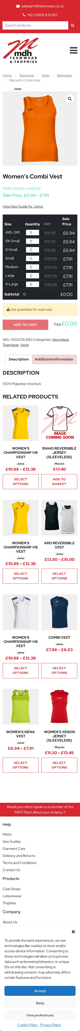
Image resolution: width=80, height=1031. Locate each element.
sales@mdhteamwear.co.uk (43, 6)
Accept (40, 991)
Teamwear (26, 75)
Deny (40, 1003)
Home (7, 75)
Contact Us (11, 870)
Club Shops (11, 889)
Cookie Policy (27, 1025)
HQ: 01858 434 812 (42, 15)
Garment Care (14, 848)
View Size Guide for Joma (23, 206)
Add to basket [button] (59, 481)
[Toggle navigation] (73, 50)
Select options (20, 481)
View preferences (40, 1015)
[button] (73, 931)
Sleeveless (64, 75)
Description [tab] (19, 359)
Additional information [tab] (54, 359)
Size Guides (12, 841)
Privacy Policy (50, 1025)
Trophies (9, 903)
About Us (10, 922)
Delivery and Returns (19, 855)
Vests (46, 75)
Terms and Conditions (19, 862)
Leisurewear (12, 896)
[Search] (72, 25)
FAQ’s (7, 834)
